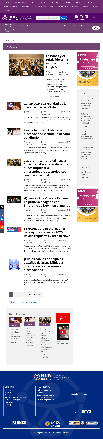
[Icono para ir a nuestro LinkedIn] (87, 17)
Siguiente (37, 294)
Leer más (14, 342)
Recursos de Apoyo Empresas (44, 6)
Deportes (43, 3)
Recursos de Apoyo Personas (68, 6)
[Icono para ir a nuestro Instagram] (82, 17)
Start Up (85, 6)
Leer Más (84, 108)
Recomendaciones (80, 26)
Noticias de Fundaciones (52, 26)
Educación (66, 3)
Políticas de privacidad (45, 399)
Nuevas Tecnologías (10, 6)
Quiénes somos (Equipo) (46, 390)
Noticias (89, 3)
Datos (33, 3)
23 (30, 294)
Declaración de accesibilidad (47, 395)
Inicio (6, 40)
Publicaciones (67, 26)
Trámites (7, 10)
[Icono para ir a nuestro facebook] (83, 412)
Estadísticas (26, 26)
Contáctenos (80, 19)
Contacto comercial (44, 397)
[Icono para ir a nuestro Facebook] (77, 17)
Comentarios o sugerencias (79, 394)
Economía (54, 3)
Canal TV (94, 17)
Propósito (25, 6)
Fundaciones (37, 26)
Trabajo (95, 6)
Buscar (63, 18)
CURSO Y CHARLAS (20, 3)
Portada (6, 3)
